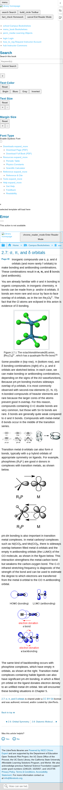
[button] (11, 190)
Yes (7, 739)
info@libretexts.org (13, 778)
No (18, 739)
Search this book (8, 56)
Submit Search (9, 66)
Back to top (7, 712)
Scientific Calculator (15, 168)
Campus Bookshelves (39, 245)
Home (15, 245)
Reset (5, 87)
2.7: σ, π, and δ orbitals (13, 699)
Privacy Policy (8, 772)
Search (6, 786)
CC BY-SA (48, 699)
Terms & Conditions (25, 772)
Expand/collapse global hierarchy (5, 245)
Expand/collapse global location (59, 244)
